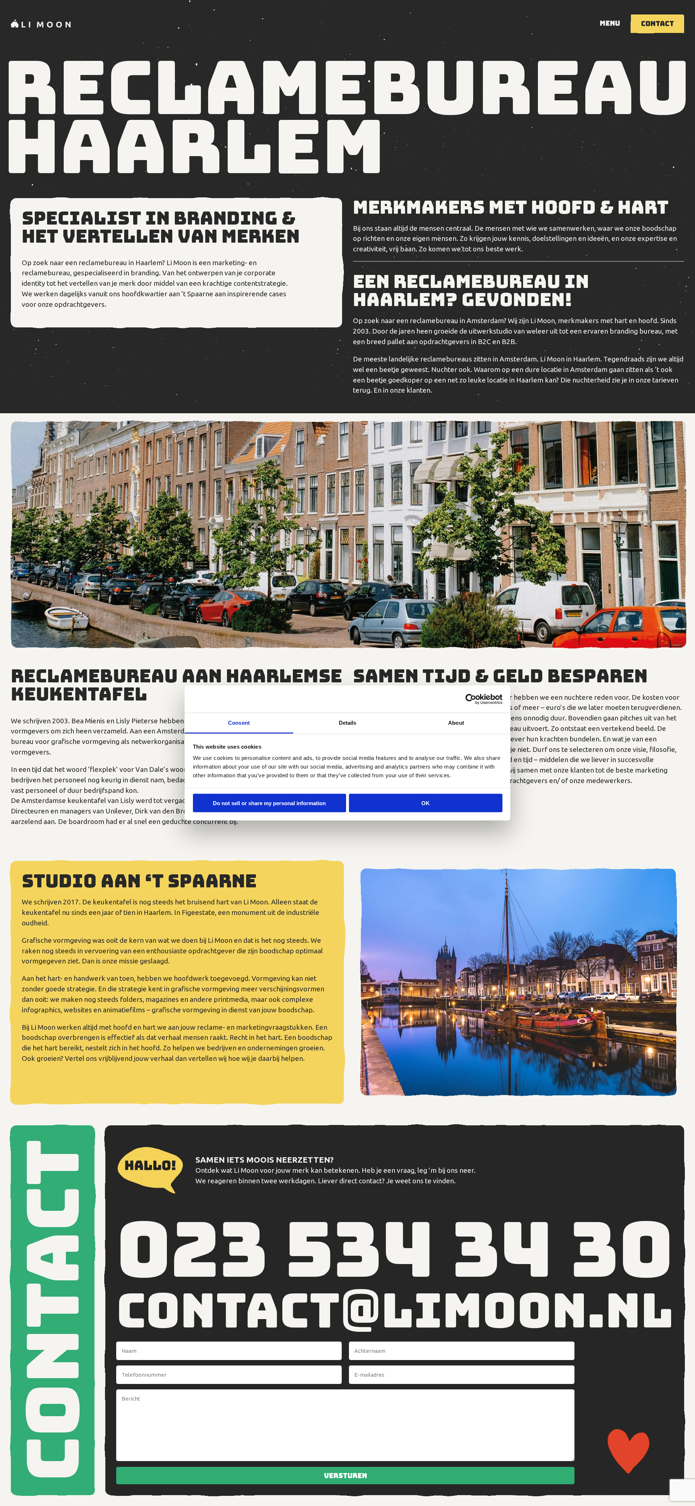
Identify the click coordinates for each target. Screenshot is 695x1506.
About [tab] (456, 723)
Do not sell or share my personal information (269, 803)
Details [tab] (348, 723)
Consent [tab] (239, 723)
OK (425, 803)
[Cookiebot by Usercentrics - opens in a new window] (470, 699)
